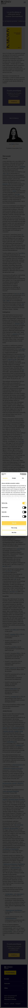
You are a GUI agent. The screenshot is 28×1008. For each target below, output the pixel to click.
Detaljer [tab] (14, 478)
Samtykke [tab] (5, 478)
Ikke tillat (14, 532)
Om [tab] (23, 478)
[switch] (24, 507)
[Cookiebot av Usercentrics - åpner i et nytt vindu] (20, 474)
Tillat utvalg (14, 527)
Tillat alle (14, 523)
